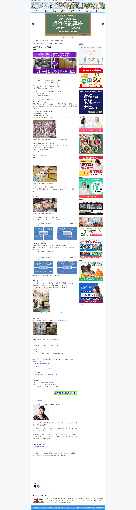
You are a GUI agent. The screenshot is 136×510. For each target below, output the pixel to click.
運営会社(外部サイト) (47, 507)
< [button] (33, 24)
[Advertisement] (91, 329)
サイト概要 (36, 507)
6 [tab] (72, 37)
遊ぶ (97, 11)
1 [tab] (63, 37)
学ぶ (80, 11)
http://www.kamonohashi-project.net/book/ (44, 368)
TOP (37, 11)
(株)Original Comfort (38, 446)
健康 (46, 11)
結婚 (63, 11)
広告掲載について (70, 507)
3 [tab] (67, 37)
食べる (88, 11)
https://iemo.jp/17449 (58, 312)
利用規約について (59, 507)
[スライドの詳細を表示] (68, 24)
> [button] (102, 24)
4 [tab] (68, 37)
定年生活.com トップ (38, 43)
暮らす (71, 11)
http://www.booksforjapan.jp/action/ (42, 363)
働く (54, 11)
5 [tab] (70, 37)
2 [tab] (65, 37)
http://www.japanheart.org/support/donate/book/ (45, 374)
